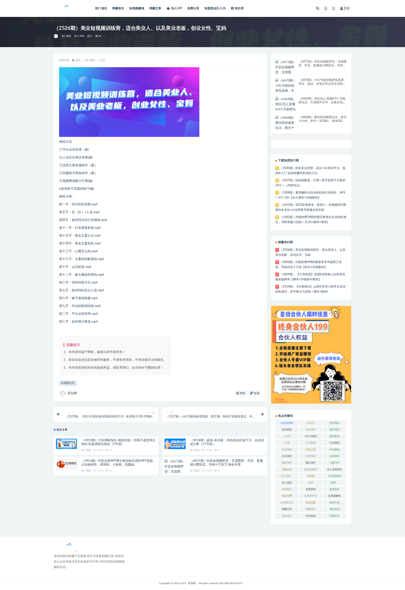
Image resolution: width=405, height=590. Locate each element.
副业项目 (311, 429)
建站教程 (334, 436)
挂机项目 (334, 456)
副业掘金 (287, 429)
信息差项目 (287, 423)
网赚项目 (118, 8)
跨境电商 (311, 516)
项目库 (239, 8)
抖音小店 (311, 449)
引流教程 (311, 442)
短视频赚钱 (136, 8)
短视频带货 (310, 496)
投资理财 (287, 449)
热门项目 (101, 8)
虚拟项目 (287, 516)
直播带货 (287, 489)
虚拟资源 (334, 509)
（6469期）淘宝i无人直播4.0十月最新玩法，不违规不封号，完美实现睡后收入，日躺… (322, 102)
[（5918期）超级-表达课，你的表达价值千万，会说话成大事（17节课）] (175, 444)
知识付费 (287, 496)
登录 (347, 8)
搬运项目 (311, 462)
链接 (256, 393)
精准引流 (334, 502)
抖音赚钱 (334, 449)
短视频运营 (68, 383)
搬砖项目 (287, 462)
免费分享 (193, 8)
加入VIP (176, 8)
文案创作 (287, 469)
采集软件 (334, 516)
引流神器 (334, 442)
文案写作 (334, 462)
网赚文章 (155, 8)
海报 (242, 393)
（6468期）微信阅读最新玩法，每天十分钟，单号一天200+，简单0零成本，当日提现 (322, 121)
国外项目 (334, 429)
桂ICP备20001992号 (231, 583)
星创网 (72, 393)
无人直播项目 (334, 469)
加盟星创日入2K (215, 8)
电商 (310, 482)
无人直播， (287, 476)
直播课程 (311, 489)
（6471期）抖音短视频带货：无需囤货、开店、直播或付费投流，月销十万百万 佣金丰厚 (322, 65)
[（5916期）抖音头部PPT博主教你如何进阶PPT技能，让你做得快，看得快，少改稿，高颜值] (66, 464)
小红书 (287, 436)
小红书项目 (310, 436)
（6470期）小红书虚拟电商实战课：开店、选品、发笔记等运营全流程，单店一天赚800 (322, 84)
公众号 (311, 423)
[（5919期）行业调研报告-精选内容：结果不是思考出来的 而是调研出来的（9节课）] (66, 444)
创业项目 (334, 423)
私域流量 (311, 502)
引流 (286, 442)
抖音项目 (287, 456)
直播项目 (334, 489)
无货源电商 (334, 476)
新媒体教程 (310, 469)
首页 (77, 60)
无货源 (311, 476)
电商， (334, 482)
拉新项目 (311, 456)
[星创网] (56, 36)
